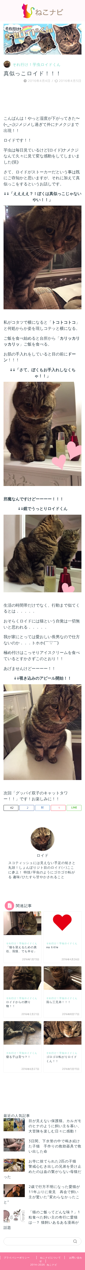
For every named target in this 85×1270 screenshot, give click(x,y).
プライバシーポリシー (17, 1257)
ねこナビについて (50, 1257)
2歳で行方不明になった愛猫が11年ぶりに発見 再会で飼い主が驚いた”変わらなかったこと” (42, 1194)
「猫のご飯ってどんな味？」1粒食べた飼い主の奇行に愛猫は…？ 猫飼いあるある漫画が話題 (42, 1220)
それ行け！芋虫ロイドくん (37, 64)
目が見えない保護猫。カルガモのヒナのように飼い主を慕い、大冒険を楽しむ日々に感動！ (55, 1126)
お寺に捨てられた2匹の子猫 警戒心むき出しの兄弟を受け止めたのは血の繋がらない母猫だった (42, 1169)
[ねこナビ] (42, 16)
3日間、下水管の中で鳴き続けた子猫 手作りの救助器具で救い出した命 (55, 1146)
